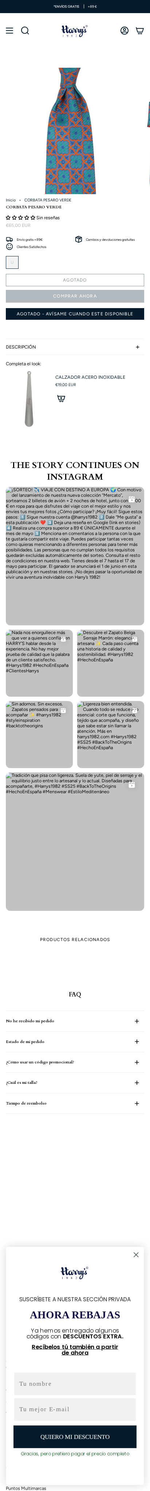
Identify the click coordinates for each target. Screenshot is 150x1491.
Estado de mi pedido (25, 1042)
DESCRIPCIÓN (21, 347)
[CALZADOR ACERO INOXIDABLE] (28, 399)
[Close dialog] (136, 1255)
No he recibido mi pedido (30, 1021)
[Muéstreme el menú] (9, 30)
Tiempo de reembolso (26, 1103)
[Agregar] (61, 398)
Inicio (11, 200)
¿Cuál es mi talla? (21, 1082)
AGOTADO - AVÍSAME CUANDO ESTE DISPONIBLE (75, 313)
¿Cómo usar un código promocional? (40, 1062)
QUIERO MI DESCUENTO (74, 1436)
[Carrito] (139, 30)
